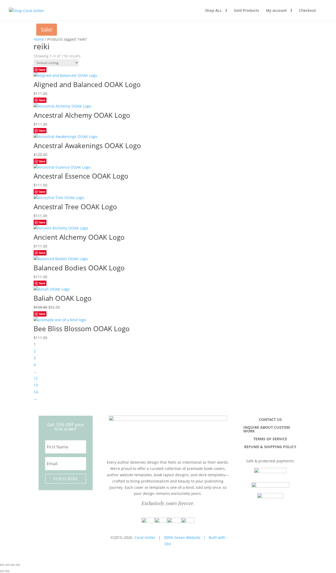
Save (42, 70)
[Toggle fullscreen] (7, 565)
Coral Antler (144, 537)
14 (36, 391)
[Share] (12, 565)
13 (36, 385)
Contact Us (270, 420)
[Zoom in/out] (2, 565)
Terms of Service (270, 439)
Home (39, 39)
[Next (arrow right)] (7, 571)
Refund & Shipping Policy (270, 447)
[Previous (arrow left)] (2, 571)
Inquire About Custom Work (266, 429)
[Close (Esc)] (18, 565)
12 (36, 378)
